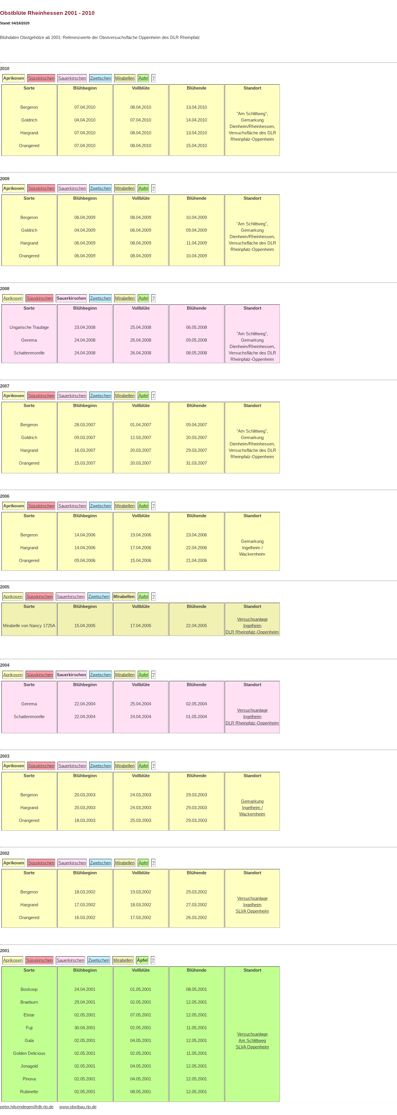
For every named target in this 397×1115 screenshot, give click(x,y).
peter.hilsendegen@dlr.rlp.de (26, 1107)
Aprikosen (12, 298)
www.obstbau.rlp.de (77, 1107)
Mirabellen (125, 78)
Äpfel (143, 78)
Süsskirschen (41, 78)
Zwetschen (100, 78)
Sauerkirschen (72, 78)
